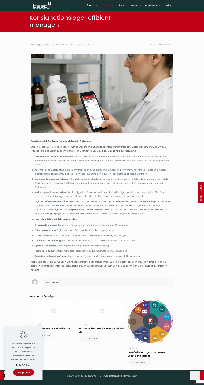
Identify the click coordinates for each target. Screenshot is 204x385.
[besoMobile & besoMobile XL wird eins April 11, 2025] (197, 375)
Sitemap (104, 375)
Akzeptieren (23, 372)
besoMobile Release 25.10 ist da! (50, 328)
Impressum (131, 375)
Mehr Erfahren (23, 365)
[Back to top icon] (192, 380)
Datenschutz (117, 375)
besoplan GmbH (89, 375)
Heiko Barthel (62, 44)
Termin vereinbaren (201, 192)
